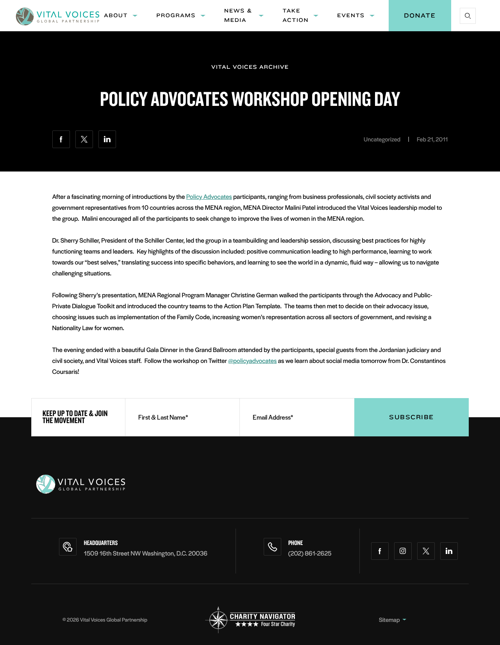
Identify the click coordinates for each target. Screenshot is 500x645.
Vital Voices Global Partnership (113, 619)
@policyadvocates (252, 360)
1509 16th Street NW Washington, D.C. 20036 (145, 553)
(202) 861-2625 (310, 553)
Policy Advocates (209, 196)
